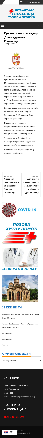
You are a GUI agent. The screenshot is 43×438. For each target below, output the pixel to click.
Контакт (20, 430)
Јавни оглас (6, 333)
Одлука (5, 345)
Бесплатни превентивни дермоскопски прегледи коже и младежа (21, 316)
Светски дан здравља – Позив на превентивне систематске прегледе (20, 325)
